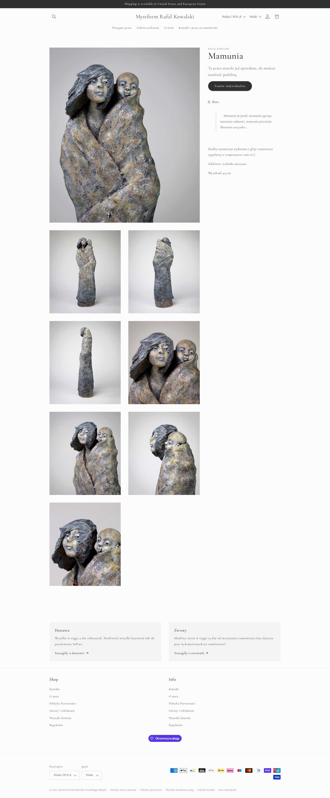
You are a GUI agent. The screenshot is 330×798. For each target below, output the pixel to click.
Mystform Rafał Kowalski (71, 789)
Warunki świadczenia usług (180, 789)
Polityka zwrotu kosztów (123, 789)
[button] (54, 16)
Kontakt (54, 689)
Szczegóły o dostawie (69, 653)
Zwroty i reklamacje (62, 710)
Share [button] (215, 102)
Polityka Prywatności (62, 703)
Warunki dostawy (60, 718)
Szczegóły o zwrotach (189, 653)
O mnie (54, 696)
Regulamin (56, 725)
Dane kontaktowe (228, 789)
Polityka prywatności (151, 789)
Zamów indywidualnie (230, 86)
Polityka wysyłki (206, 789)
